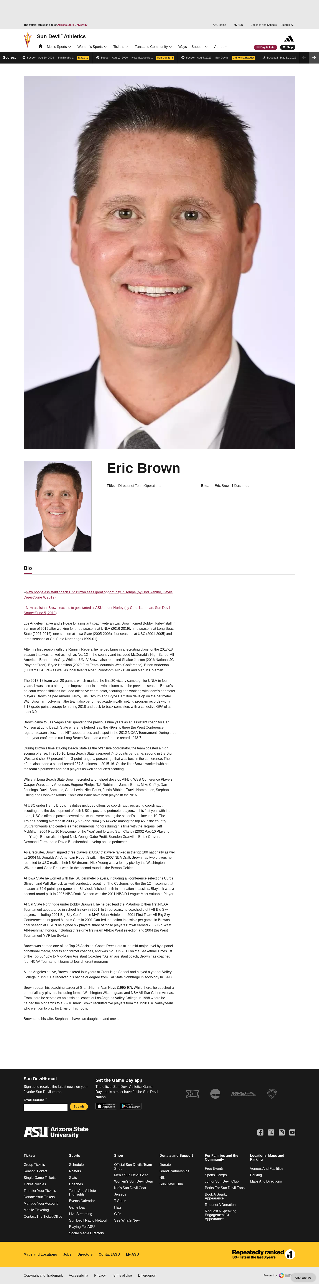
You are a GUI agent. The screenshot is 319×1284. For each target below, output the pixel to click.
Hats (117, 1207)
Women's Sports (90, 47)
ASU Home (219, 24)
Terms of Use (122, 1275)
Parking (256, 1175)
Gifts (117, 1214)
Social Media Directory (86, 1233)
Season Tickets (35, 1171)
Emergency (147, 1275)
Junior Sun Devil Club (222, 1181)
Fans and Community (151, 47)
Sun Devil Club (171, 1184)
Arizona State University (72, 24)
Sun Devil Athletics (61, 36)
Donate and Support (176, 1155)
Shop (289, 47)
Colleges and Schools (264, 24)
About (218, 47)
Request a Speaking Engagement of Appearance (220, 1214)
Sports (74, 1155)
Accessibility (78, 1275)
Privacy (100, 1275)
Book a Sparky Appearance (216, 1196)
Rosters (75, 1171)
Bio (28, 568)
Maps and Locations (40, 1254)
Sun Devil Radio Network (88, 1220)
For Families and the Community (221, 1157)
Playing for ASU (82, 1227)
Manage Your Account (41, 1203)
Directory (85, 1254)
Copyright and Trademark (43, 1275)
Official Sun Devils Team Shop (133, 1166)
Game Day (77, 1207)
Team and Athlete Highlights (82, 1192)
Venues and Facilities (266, 1168)
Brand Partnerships (174, 1171)
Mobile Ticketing (36, 1210)
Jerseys (120, 1194)
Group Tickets (34, 1165)
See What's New (127, 1220)
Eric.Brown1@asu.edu (232, 486)
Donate (165, 1165)
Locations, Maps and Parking (267, 1157)
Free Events (214, 1168)
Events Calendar (82, 1201)
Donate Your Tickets (39, 1197)
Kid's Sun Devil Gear (130, 1188)
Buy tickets (267, 47)
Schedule (76, 1165)
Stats (73, 1178)
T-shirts (120, 1201)
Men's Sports (57, 47)
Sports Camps (216, 1175)
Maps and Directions (266, 1181)
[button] (314, 58)
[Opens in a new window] (263, 1254)
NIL (162, 1178)
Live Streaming (80, 1214)
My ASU (238, 24)
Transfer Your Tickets (40, 1191)
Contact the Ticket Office (43, 1216)
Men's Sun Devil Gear (131, 1175)
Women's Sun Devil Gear (133, 1181)
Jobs (67, 1254)
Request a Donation (220, 1205)
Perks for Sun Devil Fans (225, 1188)
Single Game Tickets (40, 1178)
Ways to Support (191, 47)
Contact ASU (109, 1254)
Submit (79, 1106)
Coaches (76, 1184)
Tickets (118, 47)
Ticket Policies (35, 1184)
